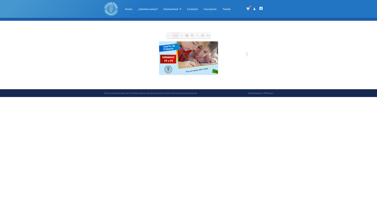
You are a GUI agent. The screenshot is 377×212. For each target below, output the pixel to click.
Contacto (192, 9)
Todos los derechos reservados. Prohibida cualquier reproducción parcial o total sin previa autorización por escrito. (150, 93)
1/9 (175, 35)
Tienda (226, 9)
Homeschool (171, 9)
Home (128, 9)
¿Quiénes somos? (148, 9)
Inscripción (210, 9)
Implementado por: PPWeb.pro (260, 93)
